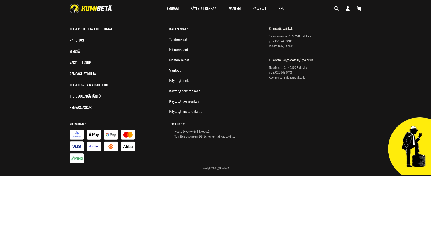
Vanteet (235, 8)
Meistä (75, 51)
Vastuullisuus (81, 62)
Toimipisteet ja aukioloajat (91, 29)
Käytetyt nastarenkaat (185, 111)
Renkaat (172, 8)
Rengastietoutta (83, 73)
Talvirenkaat (178, 39)
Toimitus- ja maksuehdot (89, 85)
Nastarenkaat (179, 60)
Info (280, 8)
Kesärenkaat (178, 29)
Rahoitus (77, 40)
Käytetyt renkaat (204, 8)
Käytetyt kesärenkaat (184, 101)
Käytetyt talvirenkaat (184, 91)
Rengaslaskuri (81, 107)
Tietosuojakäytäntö (85, 96)
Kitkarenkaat (178, 49)
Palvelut (259, 8)
